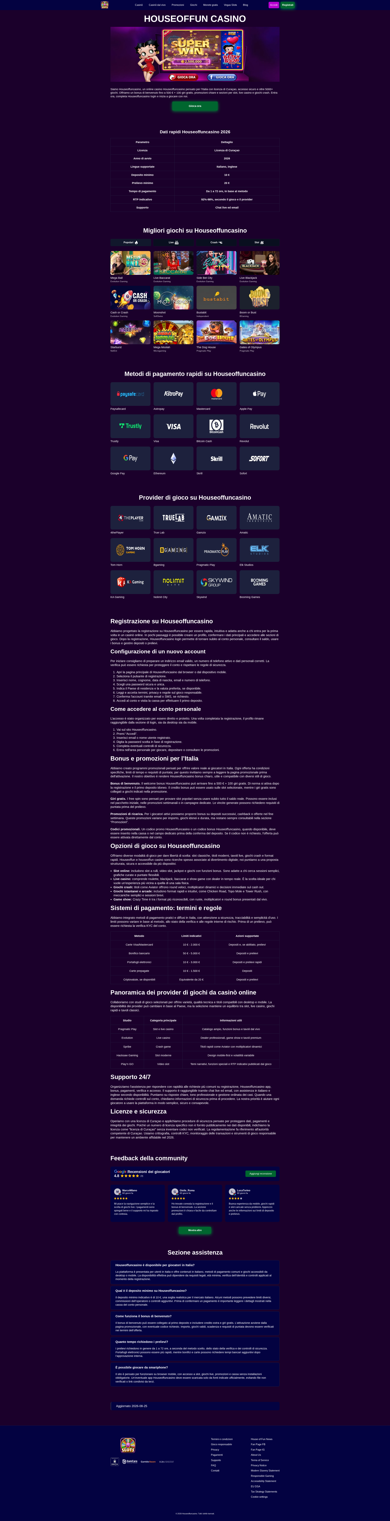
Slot (257, 242)
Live (171, 242)
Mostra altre (195, 1230)
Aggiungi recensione (261, 1173)
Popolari (128, 242)
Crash (214, 242)
